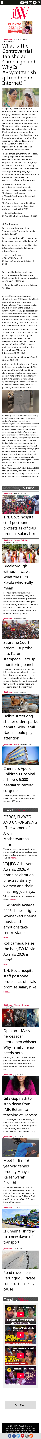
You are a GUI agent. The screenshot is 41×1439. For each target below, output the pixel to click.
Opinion (24, 540)
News (16, 540)
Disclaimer (9, 1428)
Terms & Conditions (25, 1426)
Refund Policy (30, 1428)
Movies (17, 1005)
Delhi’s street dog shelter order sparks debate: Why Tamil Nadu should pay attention (20, 727)
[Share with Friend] (27, 1436)
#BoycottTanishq (9, 251)
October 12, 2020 (29, 216)
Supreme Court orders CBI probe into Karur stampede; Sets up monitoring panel (19, 653)
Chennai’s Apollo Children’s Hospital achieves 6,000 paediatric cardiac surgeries (19, 779)
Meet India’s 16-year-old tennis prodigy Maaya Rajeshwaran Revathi (16, 1171)
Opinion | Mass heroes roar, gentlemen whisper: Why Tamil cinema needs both (20, 1041)
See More (20, 1405)
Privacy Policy (19, 1428)
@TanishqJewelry (10, 224)
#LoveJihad (33, 245)
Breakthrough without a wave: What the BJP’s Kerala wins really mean (18, 577)
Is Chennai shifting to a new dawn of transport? (19, 1237)
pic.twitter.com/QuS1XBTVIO (15, 209)
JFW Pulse (8, 39)
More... (14, 857)
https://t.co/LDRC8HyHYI (13, 353)
